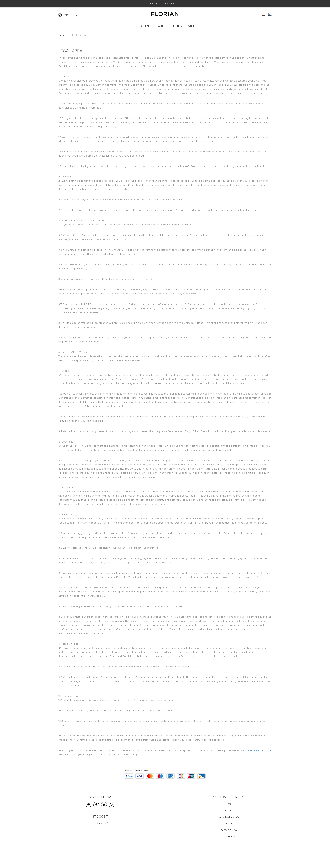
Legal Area (229, 823)
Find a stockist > (100, 823)
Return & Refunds (229, 817)
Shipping (229, 810)
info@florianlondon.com (258, 750)
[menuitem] (146, 26)
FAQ (229, 804)
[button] (68, 15)
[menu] (165, 26)
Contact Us (228, 836)
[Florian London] (165, 14)
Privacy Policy (228, 830)
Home (61, 35)
